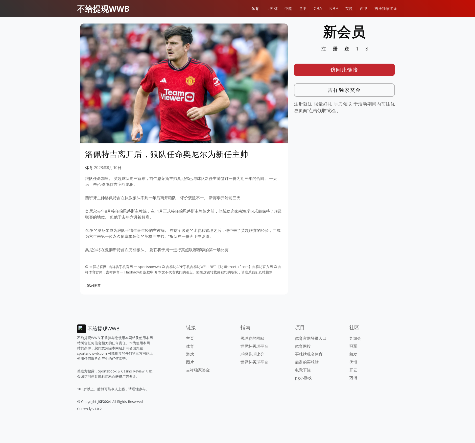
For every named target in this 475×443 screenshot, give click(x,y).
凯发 (353, 354)
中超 (288, 8)
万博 (353, 378)
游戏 (190, 354)
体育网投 (303, 346)
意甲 (303, 8)
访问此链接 (344, 69)
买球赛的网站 (252, 338)
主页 (190, 338)
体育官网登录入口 (311, 338)
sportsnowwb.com (92, 353)
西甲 (364, 8)
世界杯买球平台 (254, 346)
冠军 (353, 346)
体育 (255, 8)
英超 (349, 8)
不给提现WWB (103, 8)
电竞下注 (303, 370)
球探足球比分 (252, 354)
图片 (190, 362)
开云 (353, 370)
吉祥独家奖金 (386, 8)
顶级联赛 (93, 285)
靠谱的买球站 (307, 362)
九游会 (355, 338)
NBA (333, 8)
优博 (353, 362)
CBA (318, 8)
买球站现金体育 (309, 354)
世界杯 (272, 8)
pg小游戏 (303, 378)
